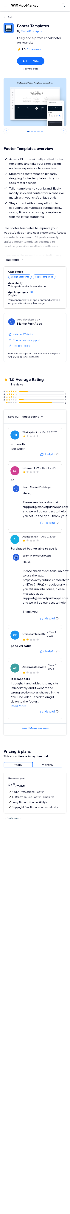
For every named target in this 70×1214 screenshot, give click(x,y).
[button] (31, 292)
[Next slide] (63, 131)
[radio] (18, 764)
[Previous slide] (6, 131)
